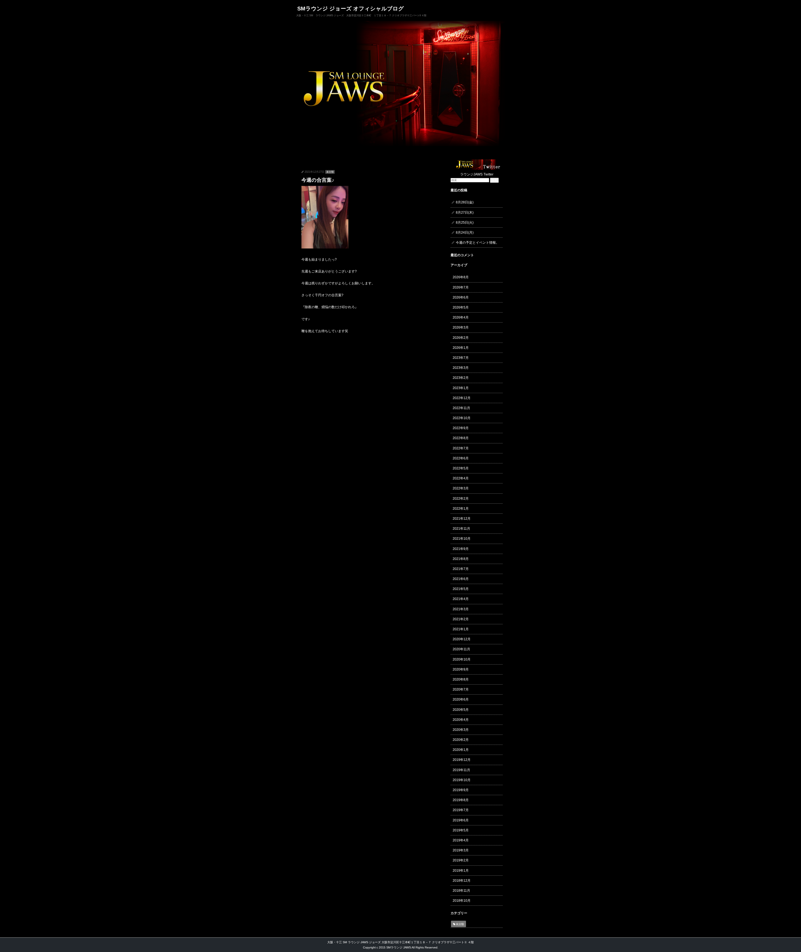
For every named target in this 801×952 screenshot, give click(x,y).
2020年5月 (461, 709)
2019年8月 (461, 800)
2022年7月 (461, 448)
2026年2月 (461, 337)
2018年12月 (462, 880)
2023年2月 (461, 378)
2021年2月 (461, 619)
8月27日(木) (465, 212)
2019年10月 (462, 780)
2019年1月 (461, 870)
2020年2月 (461, 739)
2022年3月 (461, 488)
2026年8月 (461, 277)
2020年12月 (462, 639)
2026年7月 (461, 287)
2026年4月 (461, 317)
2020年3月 (461, 729)
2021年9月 (461, 549)
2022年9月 (461, 428)
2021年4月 (461, 599)
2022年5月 (461, 468)
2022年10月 (462, 418)
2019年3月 (461, 850)
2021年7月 (461, 569)
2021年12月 (462, 518)
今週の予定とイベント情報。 (477, 242)
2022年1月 (461, 508)
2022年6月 (461, 458)
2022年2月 (461, 498)
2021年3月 (461, 609)
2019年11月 (461, 770)
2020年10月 (462, 659)
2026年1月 (461, 347)
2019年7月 (461, 810)
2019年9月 (461, 790)
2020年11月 (461, 649)
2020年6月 (461, 699)
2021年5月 (461, 589)
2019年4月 (461, 840)
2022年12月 (462, 398)
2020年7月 (461, 689)
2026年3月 (461, 327)
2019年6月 (461, 820)
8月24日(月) (465, 232)
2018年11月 (461, 890)
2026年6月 (461, 297)
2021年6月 (461, 579)
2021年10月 (462, 538)
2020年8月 (461, 679)
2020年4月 (461, 719)
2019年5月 (461, 830)
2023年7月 (461, 357)
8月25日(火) (465, 222)
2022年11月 (461, 408)
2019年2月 (461, 860)
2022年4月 (461, 478)
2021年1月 (461, 629)
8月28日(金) (465, 202)
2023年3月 (461, 367)
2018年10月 (462, 900)
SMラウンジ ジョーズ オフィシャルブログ (350, 8)
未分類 (330, 171)
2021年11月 (461, 528)
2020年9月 (461, 669)
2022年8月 (461, 438)
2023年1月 (461, 388)
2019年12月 (462, 760)
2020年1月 (461, 750)
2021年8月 (461, 559)
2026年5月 (461, 307)
